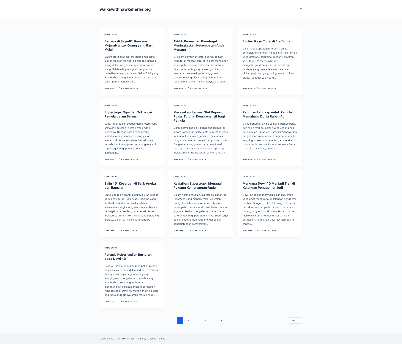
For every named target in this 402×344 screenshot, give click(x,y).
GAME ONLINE (110, 34)
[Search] (301, 9)
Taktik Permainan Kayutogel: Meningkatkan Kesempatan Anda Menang (199, 45)
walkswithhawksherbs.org (125, 9)
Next (294, 320)
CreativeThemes (156, 338)
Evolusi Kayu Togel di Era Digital (267, 41)
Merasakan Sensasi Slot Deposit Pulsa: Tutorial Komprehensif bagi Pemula (199, 116)
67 (222, 320)
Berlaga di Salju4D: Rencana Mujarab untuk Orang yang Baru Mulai (128, 45)
